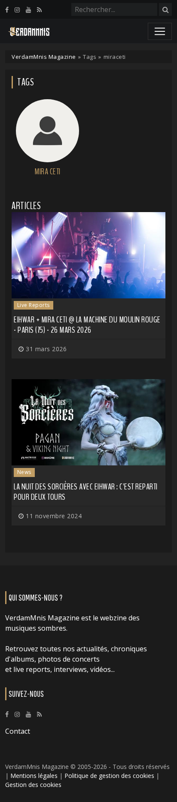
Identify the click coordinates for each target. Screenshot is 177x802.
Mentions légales (34, 776)
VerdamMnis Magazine (44, 57)
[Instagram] (17, 10)
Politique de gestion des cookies (109, 776)
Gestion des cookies (33, 785)
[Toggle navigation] (160, 31)
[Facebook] (7, 10)
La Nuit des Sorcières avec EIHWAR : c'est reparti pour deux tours (86, 492)
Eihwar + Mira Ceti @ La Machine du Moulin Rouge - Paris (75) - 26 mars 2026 (87, 325)
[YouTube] (28, 10)
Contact (17, 731)
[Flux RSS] (39, 10)
